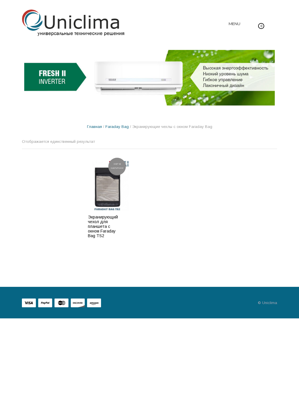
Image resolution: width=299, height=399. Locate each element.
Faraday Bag (117, 126)
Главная (94, 126)
